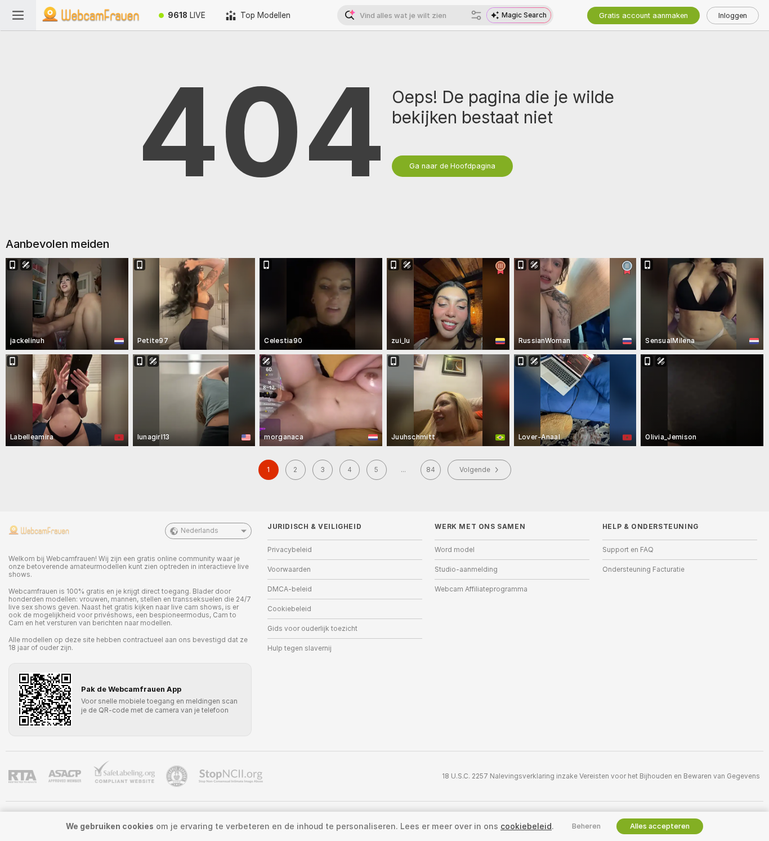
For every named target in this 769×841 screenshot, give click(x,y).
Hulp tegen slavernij (299, 648)
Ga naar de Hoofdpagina (452, 166)
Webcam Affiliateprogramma (481, 589)
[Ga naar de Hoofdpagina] (92, 15)
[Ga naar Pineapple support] (178, 776)
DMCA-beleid (289, 589)
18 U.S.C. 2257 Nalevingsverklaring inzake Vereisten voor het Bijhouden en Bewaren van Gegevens (601, 776)
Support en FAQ (628, 550)
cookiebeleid (526, 826)
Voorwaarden (289, 569)
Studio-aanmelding (466, 569)
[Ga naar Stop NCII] (232, 776)
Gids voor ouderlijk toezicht (312, 629)
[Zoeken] (476, 15)
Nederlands (199, 531)
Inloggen (732, 15)
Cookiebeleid (289, 609)
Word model (455, 550)
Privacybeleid (289, 550)
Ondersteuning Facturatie (643, 569)
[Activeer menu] (18, 15)
